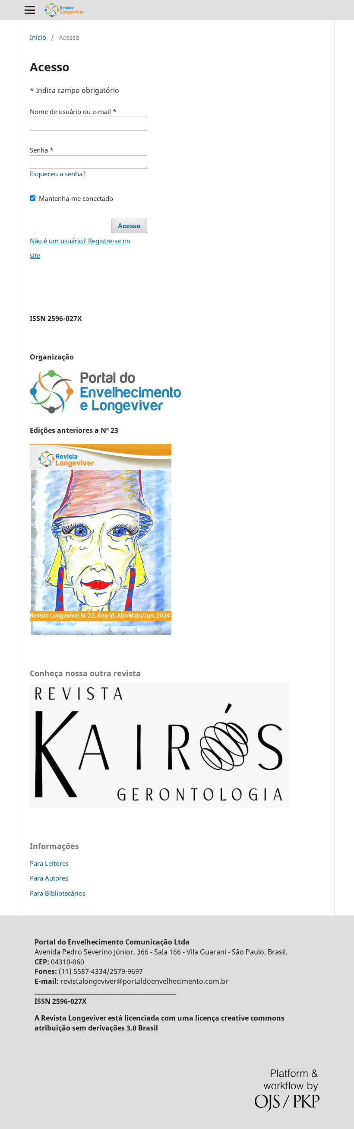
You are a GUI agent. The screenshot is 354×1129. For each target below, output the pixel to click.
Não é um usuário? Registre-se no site (80, 248)
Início (38, 37)
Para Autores (49, 878)
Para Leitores (49, 863)
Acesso (129, 226)
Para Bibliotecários (57, 893)
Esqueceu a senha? (58, 173)
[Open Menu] (30, 10)
